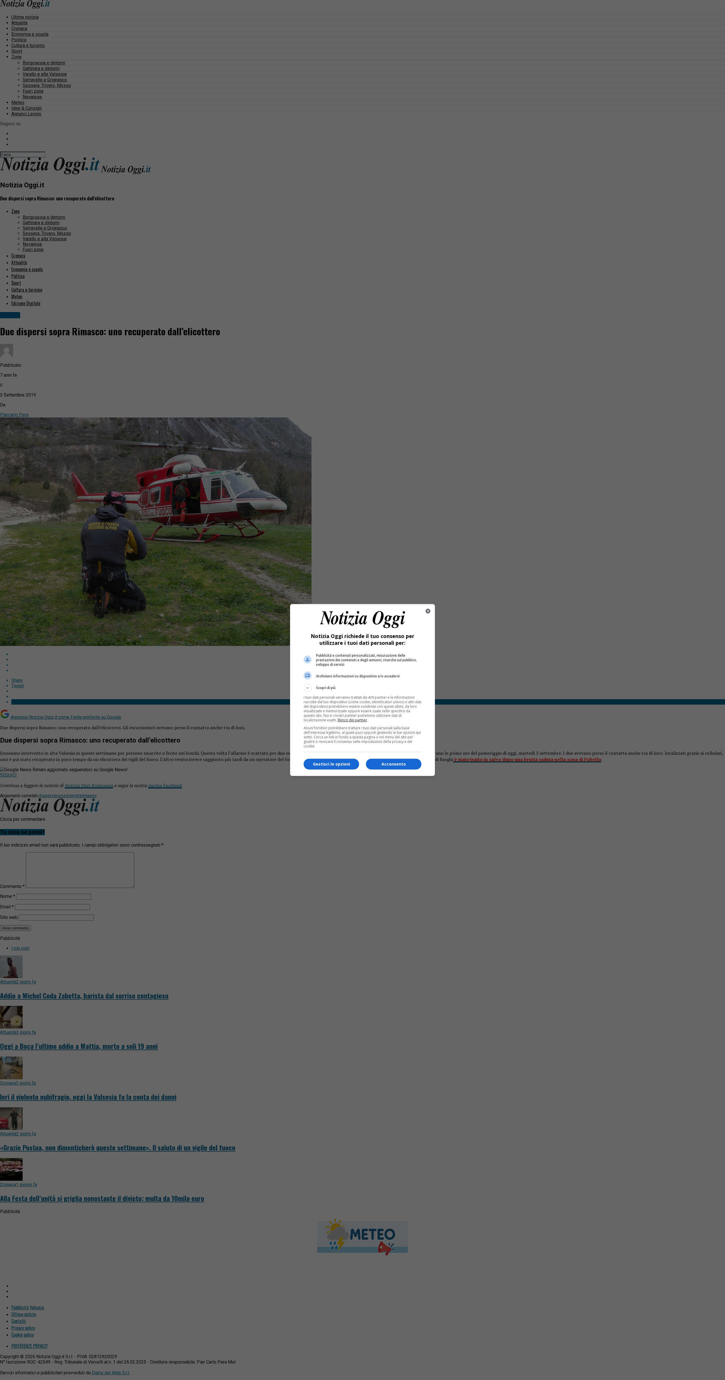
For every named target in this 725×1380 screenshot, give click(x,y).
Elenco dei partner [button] (352, 720)
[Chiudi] (428, 611)
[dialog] (362, 690)
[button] (362, 688)
